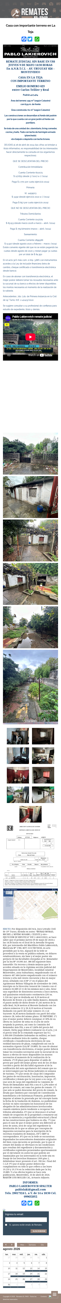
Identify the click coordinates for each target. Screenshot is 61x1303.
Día (42, 1245)
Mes (22, 1245)
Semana (32, 1245)
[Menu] (54, 1294)
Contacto (44, 1296)
